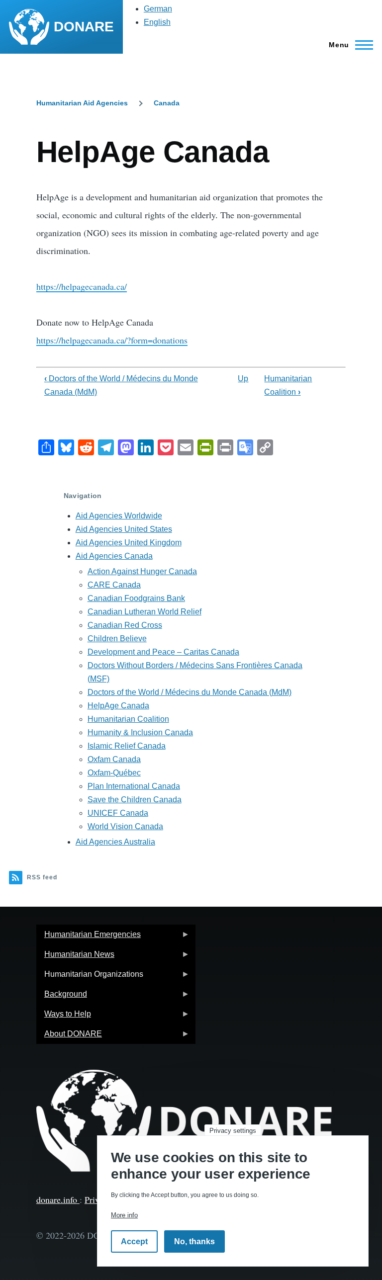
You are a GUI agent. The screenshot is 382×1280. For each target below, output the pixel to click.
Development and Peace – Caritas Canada (163, 652)
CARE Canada (114, 585)
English (157, 22)
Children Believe (117, 638)
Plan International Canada (134, 786)
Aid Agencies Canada (114, 556)
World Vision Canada (125, 826)
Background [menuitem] (61, 997)
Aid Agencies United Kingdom (129, 542)
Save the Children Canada (135, 799)
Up (243, 378)
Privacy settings (232, 1130)
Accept (134, 1241)
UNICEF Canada (118, 813)
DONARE (84, 26)
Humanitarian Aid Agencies (82, 103)
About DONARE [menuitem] (69, 1036)
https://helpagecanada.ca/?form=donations (112, 340)
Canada (167, 103)
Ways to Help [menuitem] (63, 1017)
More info (124, 1215)
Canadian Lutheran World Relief (144, 611)
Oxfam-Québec (114, 772)
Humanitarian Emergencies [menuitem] (88, 937)
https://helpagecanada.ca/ (81, 286)
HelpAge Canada (118, 705)
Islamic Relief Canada (127, 746)
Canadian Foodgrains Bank (136, 598)
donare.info (58, 1199)
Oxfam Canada (114, 759)
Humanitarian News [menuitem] (75, 957)
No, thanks (194, 1241)
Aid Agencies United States (124, 529)
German (158, 8)
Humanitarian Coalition (128, 719)
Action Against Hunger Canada (142, 571)
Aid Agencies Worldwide (119, 516)
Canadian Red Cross (125, 625)
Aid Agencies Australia (115, 842)
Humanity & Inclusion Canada (140, 732)
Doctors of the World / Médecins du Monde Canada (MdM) (189, 692)
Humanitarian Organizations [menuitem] (89, 977)
